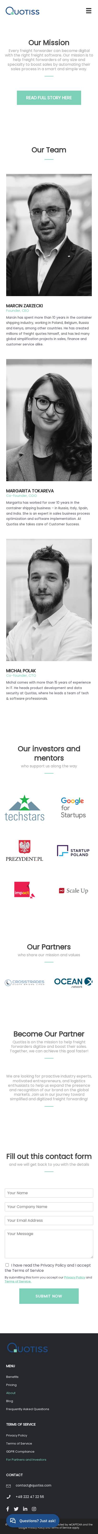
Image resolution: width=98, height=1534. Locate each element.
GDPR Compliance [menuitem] (20, 1451)
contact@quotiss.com (33, 1485)
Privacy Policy (74, 1277)
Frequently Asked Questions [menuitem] (27, 1409)
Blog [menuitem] (9, 1401)
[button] (49, 98)
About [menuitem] (10, 1393)
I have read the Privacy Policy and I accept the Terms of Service (48, 1268)
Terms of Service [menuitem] (19, 1443)
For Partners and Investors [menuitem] (26, 1459)
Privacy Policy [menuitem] (16, 1435)
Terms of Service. (18, 1281)
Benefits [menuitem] (12, 1377)
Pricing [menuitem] (11, 1385)
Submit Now (49, 1296)
